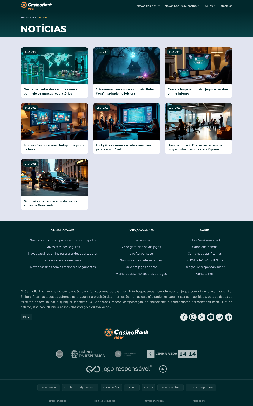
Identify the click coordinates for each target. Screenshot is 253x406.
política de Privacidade (105, 400)
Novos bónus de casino (181, 6)
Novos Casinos (146, 6)
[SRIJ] (172, 354)
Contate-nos (205, 274)
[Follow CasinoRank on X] (201, 317)
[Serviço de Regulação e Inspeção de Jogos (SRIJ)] (59, 354)
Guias (209, 6)
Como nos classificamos (205, 253)
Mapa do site (199, 400)
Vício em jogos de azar (141, 267)
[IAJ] (126, 354)
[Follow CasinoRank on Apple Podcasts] (228, 317)
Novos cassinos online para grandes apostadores (63, 253)
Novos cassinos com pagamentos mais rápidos (63, 240)
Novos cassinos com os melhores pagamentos (63, 267)
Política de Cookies (57, 400)
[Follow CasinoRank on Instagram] (193, 317)
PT (24, 317)
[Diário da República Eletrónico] (88, 354)
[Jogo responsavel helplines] (119, 369)
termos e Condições (154, 400)
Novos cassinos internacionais (141, 260)
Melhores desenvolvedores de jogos (141, 274)
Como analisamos (204, 247)
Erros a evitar (141, 240)
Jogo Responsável (141, 253)
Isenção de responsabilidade (205, 267)
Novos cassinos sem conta (63, 260)
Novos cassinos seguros (63, 247)
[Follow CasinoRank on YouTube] (210, 317)
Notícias (226, 6)
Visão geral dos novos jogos (141, 247)
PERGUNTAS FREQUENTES (204, 260)
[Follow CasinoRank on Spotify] (219, 317)
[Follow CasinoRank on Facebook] (184, 317)
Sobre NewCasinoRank (205, 240)
